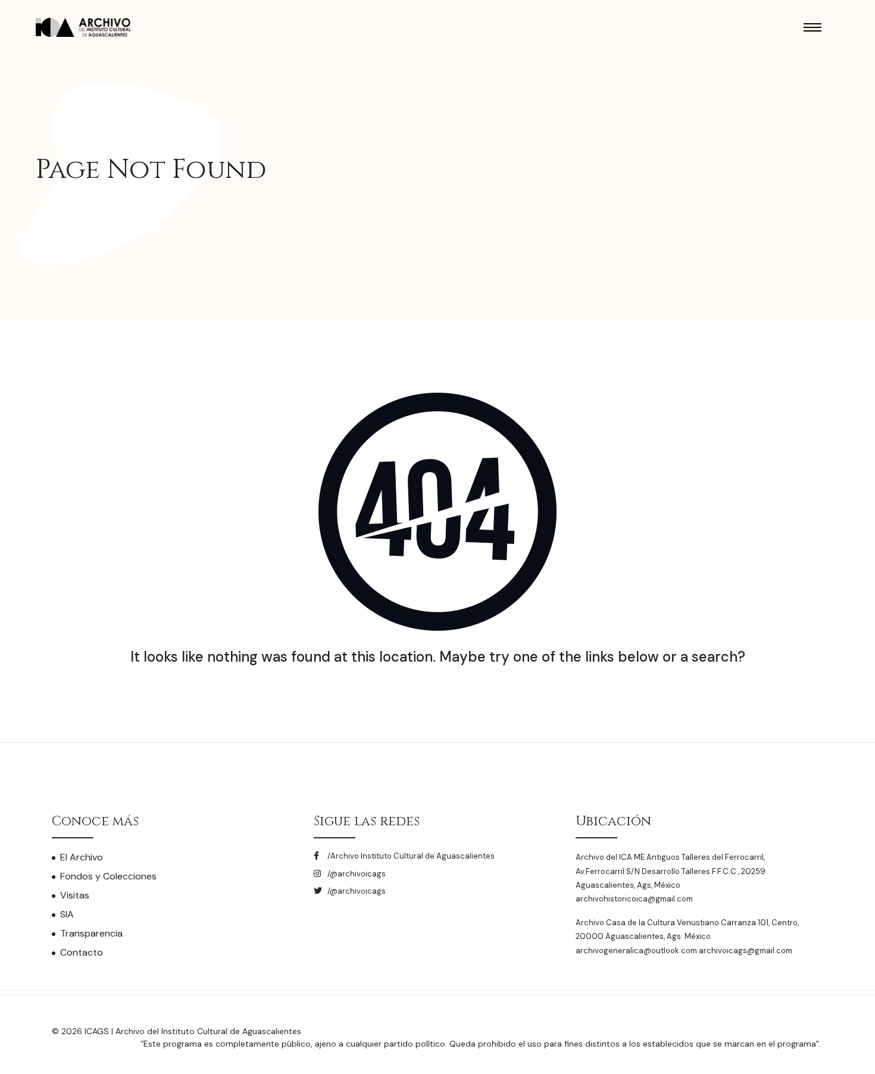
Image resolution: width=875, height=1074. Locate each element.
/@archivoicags (356, 874)
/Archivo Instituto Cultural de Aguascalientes (410, 856)
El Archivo (81, 857)
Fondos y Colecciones (108, 876)
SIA (67, 914)
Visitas (74, 895)
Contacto (81, 952)
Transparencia (91, 933)
